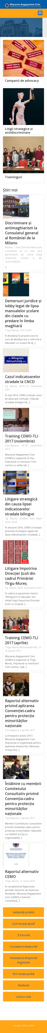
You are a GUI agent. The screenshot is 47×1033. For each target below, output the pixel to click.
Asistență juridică (23, 912)
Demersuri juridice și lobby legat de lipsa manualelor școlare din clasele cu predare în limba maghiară (23, 313)
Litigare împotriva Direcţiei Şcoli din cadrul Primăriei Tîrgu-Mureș (21, 576)
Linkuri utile (23, 996)
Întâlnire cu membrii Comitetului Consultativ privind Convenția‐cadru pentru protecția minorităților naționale (23, 798)
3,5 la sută (23, 935)
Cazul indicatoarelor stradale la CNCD (22, 379)
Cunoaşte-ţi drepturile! (24, 946)
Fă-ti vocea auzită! (23, 974)
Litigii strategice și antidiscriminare (19, 131)
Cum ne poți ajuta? (23, 923)
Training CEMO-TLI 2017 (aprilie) (21, 640)
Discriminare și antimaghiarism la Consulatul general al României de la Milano (21, 232)
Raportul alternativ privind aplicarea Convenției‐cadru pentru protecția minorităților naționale (22, 713)
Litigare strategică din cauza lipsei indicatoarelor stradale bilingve (21, 506)
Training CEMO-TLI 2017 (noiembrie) (21, 439)
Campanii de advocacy (22, 80)
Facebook (23, 985)
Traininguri (13, 177)
